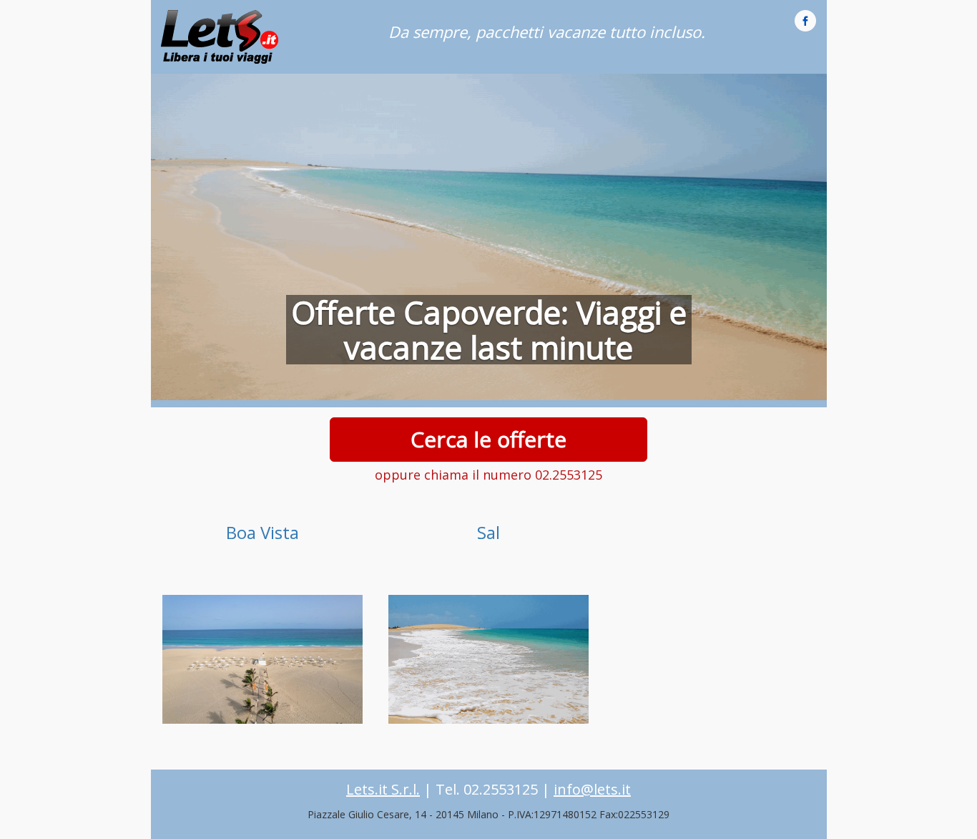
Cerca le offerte (488, 439)
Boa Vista (262, 532)
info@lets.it (592, 789)
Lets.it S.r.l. (383, 789)
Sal (488, 532)
